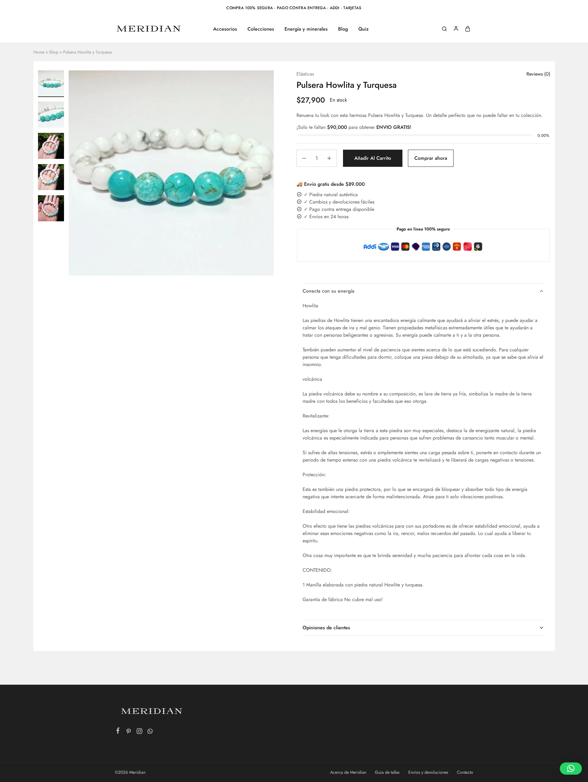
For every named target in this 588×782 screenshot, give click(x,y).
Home (38, 52)
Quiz (363, 29)
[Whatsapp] (150, 732)
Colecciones (260, 29)
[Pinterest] (128, 732)
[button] (571, 768)
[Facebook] (118, 731)
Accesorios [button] (225, 29)
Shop (53, 52)
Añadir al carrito (372, 158)
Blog (343, 29)
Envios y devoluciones (428, 772)
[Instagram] (139, 732)
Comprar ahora (430, 158)
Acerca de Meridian (348, 772)
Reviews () (538, 73)
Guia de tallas (387, 772)
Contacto (465, 772)
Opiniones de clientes (326, 627)
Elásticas (305, 73)
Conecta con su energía (328, 290)
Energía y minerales (306, 29)
